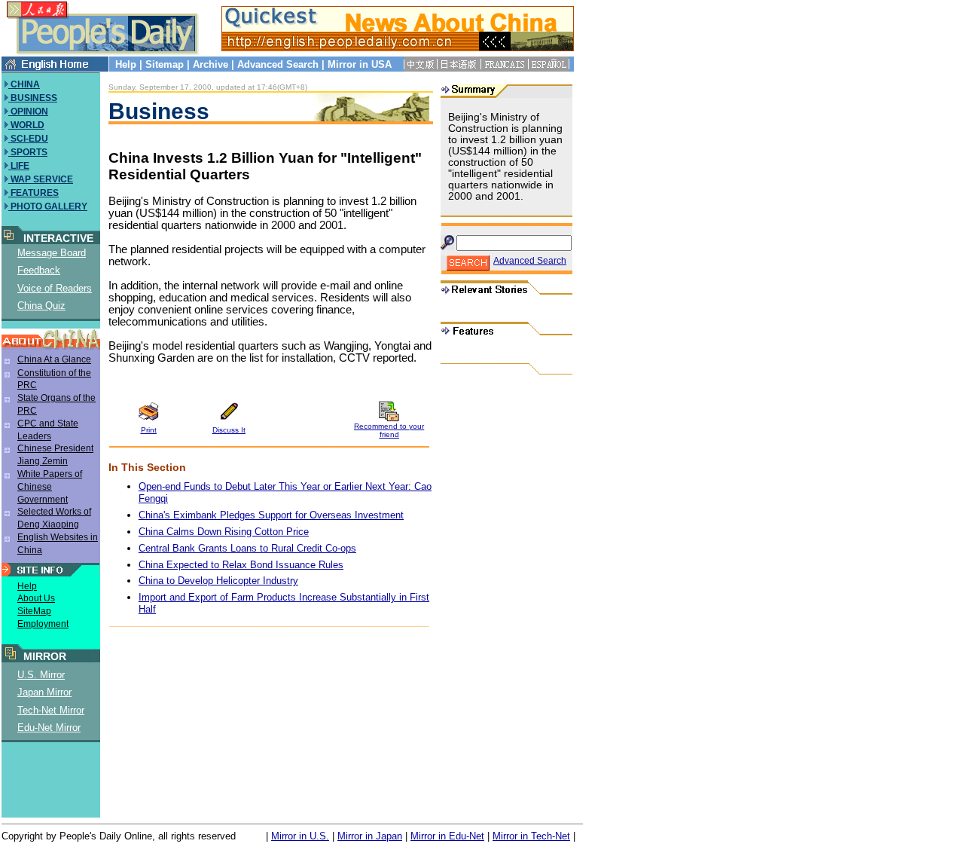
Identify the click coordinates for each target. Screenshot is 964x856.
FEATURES (33, 193)
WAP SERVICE (40, 179)
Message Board (51, 252)
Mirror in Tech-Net (531, 836)
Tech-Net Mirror (50, 710)
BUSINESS (32, 98)
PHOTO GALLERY (47, 206)
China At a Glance (54, 359)
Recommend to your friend (389, 430)
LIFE (18, 165)
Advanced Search (278, 64)
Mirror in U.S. (300, 836)
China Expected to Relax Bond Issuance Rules (241, 564)
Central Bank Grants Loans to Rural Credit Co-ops (247, 548)
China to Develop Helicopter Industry (218, 580)
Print (149, 430)
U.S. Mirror (41, 674)
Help (125, 64)
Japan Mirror (44, 692)
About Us (36, 598)
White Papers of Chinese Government (49, 487)
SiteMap (34, 611)
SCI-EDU (28, 138)
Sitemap (164, 64)
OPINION (28, 111)
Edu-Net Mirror (49, 727)
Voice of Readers (54, 288)
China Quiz (41, 305)
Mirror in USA (360, 64)
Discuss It (229, 430)
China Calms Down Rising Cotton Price (224, 531)
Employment (43, 624)
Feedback (38, 270)
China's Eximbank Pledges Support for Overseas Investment (271, 515)
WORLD (26, 125)
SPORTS (27, 152)
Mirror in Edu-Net (447, 836)
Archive (210, 64)
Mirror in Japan (369, 836)
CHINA (24, 84)
